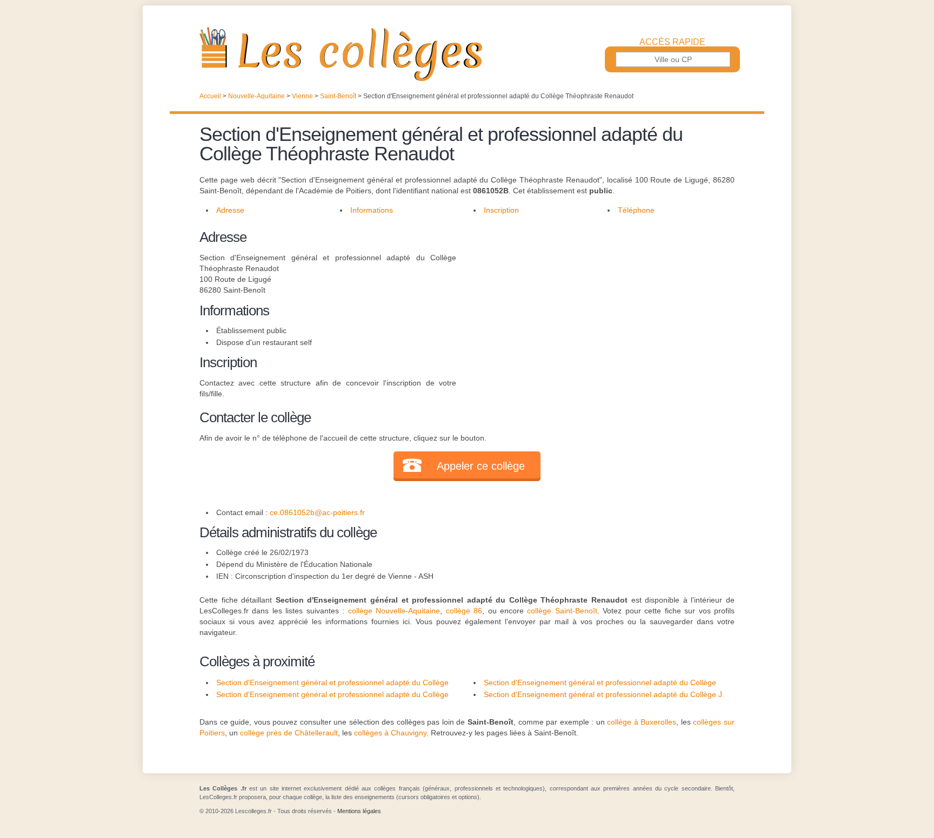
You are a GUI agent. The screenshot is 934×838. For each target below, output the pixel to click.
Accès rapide (672, 42)
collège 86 (464, 610)
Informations (371, 210)
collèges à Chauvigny (390, 732)
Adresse (230, 210)
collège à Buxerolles (641, 722)
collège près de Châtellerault (289, 732)
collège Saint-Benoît (562, 610)
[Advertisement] (595, 302)
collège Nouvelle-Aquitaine (394, 610)
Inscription (501, 210)
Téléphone (636, 210)
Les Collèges (467, 54)
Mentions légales (359, 811)
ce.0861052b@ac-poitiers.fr (317, 512)
